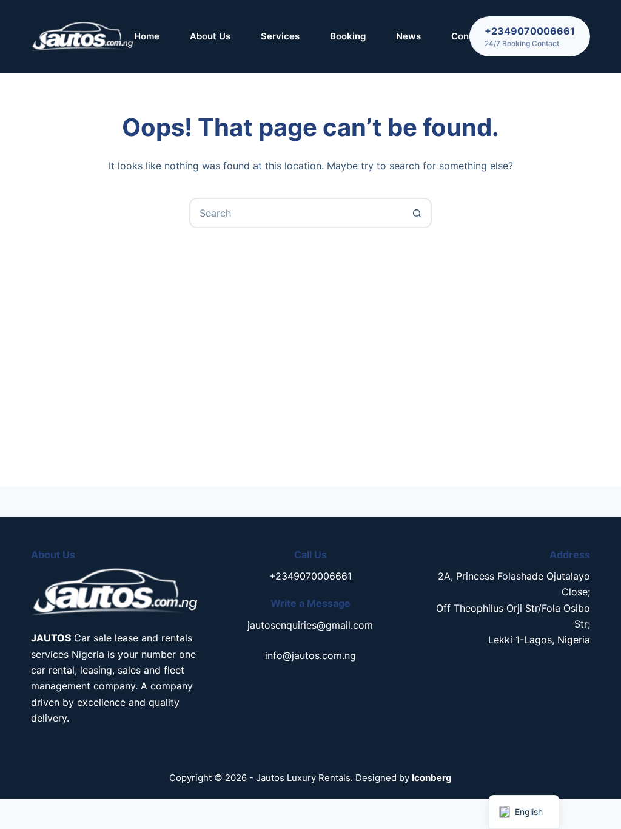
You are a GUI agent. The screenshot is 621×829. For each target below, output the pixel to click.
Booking (348, 36)
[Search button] (417, 213)
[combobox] (296, 213)
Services (280, 36)
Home (146, 36)
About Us (210, 36)
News (408, 36)
